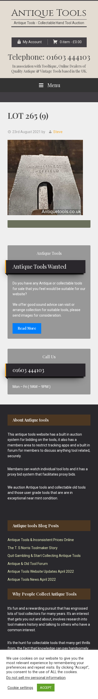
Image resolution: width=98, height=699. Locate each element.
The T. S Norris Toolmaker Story (33, 548)
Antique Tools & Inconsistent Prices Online (41, 540)
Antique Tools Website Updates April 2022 (41, 571)
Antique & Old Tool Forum (28, 564)
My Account (32, 42)
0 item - (71, 42)
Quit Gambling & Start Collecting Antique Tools (44, 556)
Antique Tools (48, 13)
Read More (27, 328)
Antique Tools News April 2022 (32, 579)
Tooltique (49, 66)
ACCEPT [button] (46, 687)
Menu (53, 85)
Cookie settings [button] (20, 687)
